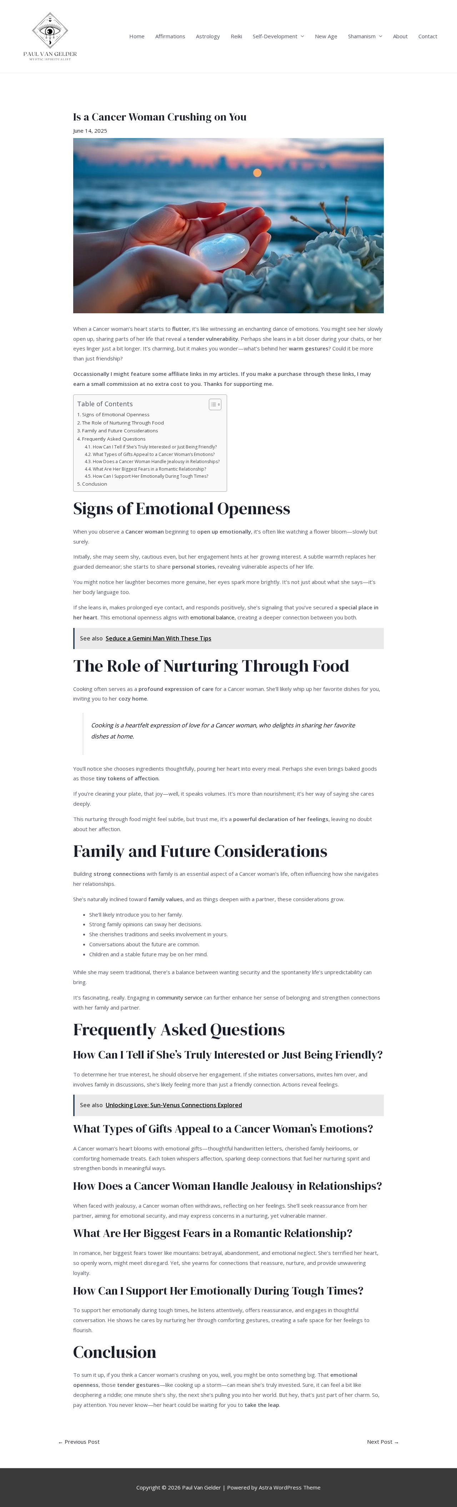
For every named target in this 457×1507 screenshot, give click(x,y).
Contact (427, 36)
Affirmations (170, 36)
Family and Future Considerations (120, 430)
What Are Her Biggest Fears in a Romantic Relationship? (149, 469)
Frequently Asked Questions (114, 439)
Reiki (236, 36)
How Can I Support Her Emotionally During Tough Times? (150, 476)
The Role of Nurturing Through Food (123, 422)
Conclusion (94, 484)
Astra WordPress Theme (290, 1487)
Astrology (208, 36)
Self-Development (275, 36)
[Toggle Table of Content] (212, 404)
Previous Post (79, 1441)
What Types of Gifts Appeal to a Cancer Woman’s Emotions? (153, 454)
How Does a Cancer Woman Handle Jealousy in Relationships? (156, 461)
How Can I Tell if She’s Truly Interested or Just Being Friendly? (154, 447)
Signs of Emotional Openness (116, 414)
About (400, 36)
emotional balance (212, 617)
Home (137, 36)
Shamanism (362, 36)
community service (179, 997)
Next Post (383, 1441)
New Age (326, 36)
